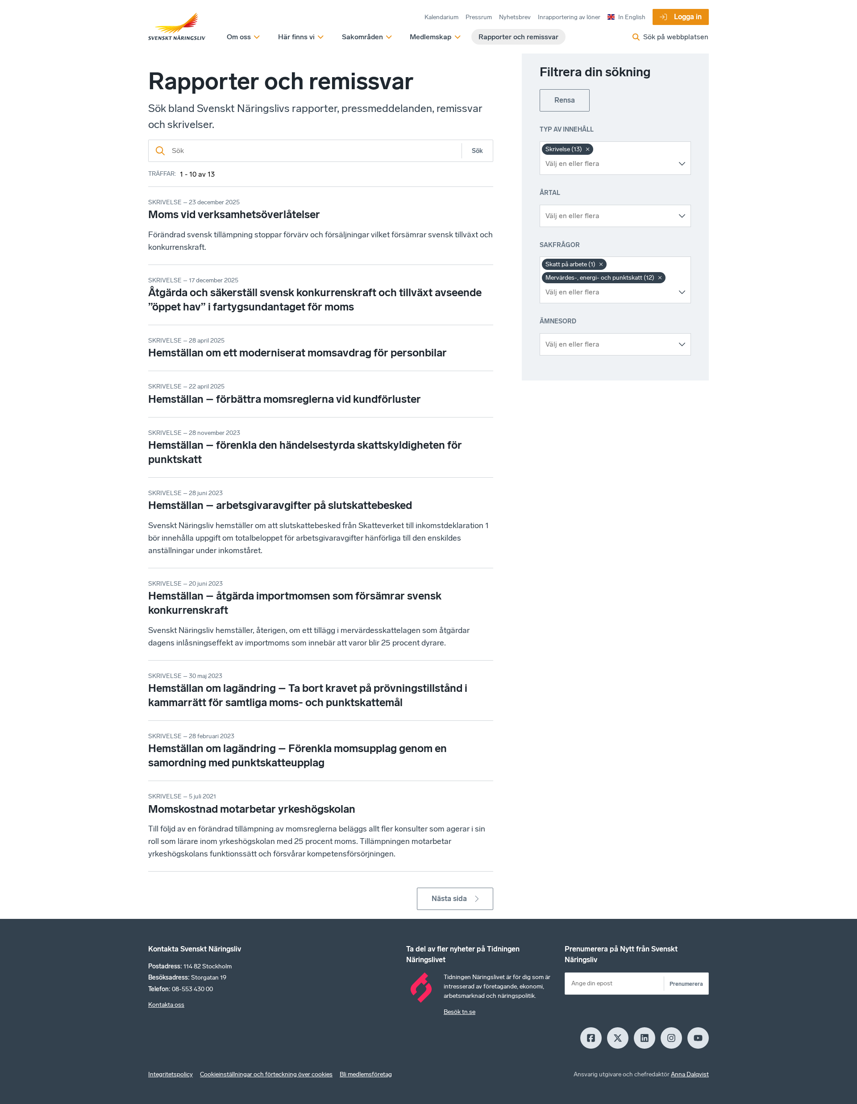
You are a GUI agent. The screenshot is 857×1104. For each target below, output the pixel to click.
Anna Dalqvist (690, 1074)
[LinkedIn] (644, 1038)
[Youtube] (698, 1038)
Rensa (564, 100)
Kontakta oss (166, 1005)
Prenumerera (686, 983)
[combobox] (608, 164)
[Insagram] (671, 1038)
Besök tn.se (459, 1012)
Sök (477, 151)
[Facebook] (591, 1038)
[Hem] (176, 27)
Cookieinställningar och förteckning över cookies (266, 1074)
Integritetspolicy (170, 1074)
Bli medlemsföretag (366, 1074)
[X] (617, 1038)
